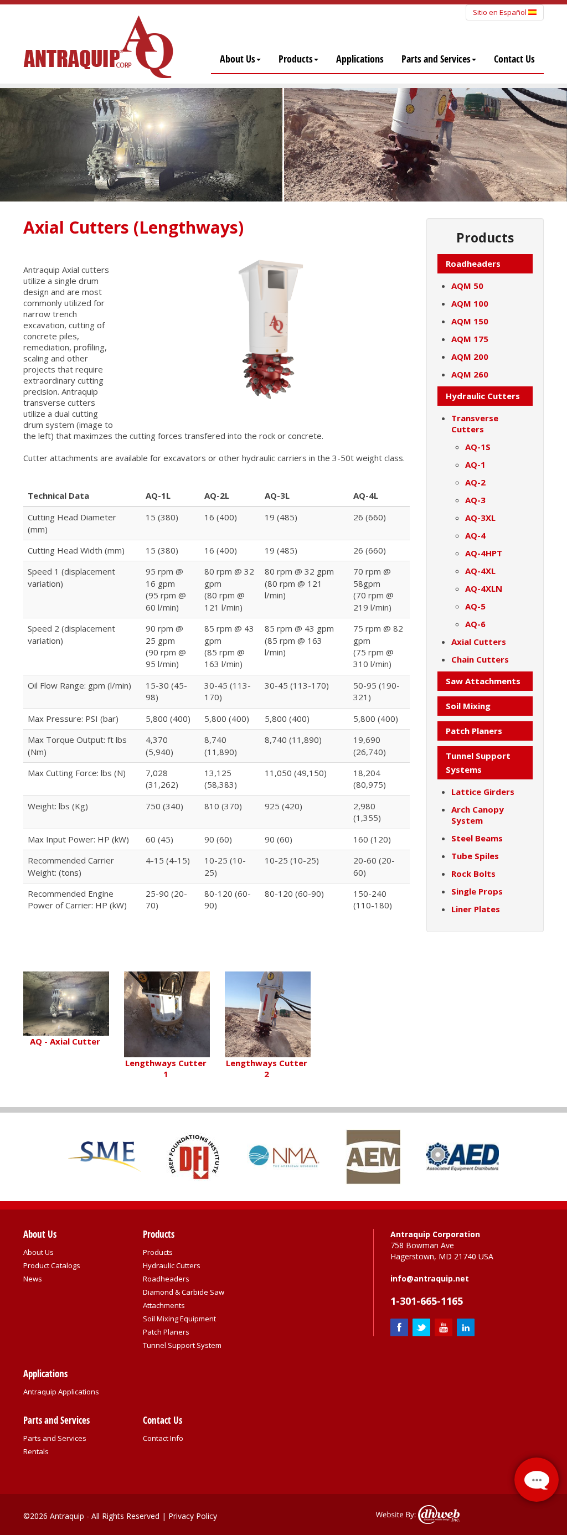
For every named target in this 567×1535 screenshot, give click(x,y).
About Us (237, 59)
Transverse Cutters (474, 423)
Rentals (36, 1451)
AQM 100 (469, 303)
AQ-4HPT (483, 553)
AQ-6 (475, 623)
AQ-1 (475, 464)
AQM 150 (469, 321)
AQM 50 (467, 285)
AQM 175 (469, 338)
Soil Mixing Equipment (179, 1319)
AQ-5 (475, 606)
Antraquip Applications (61, 1392)
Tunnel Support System (182, 1345)
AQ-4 (475, 535)
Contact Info (163, 1438)
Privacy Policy (192, 1516)
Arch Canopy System (477, 815)
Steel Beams (477, 838)
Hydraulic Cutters (171, 1265)
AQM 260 (469, 374)
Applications (360, 59)
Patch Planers (166, 1332)
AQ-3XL (480, 517)
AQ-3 (475, 499)
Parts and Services (436, 59)
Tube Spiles (475, 855)
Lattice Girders (482, 791)
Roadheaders (166, 1279)
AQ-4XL (480, 570)
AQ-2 (475, 482)
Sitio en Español (500, 12)
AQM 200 (469, 356)
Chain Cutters (480, 659)
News (32, 1279)
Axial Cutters (478, 641)
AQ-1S (478, 446)
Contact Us (514, 59)
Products (296, 59)
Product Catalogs (51, 1265)
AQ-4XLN (483, 588)
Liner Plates (475, 908)
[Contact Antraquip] (536, 1480)
